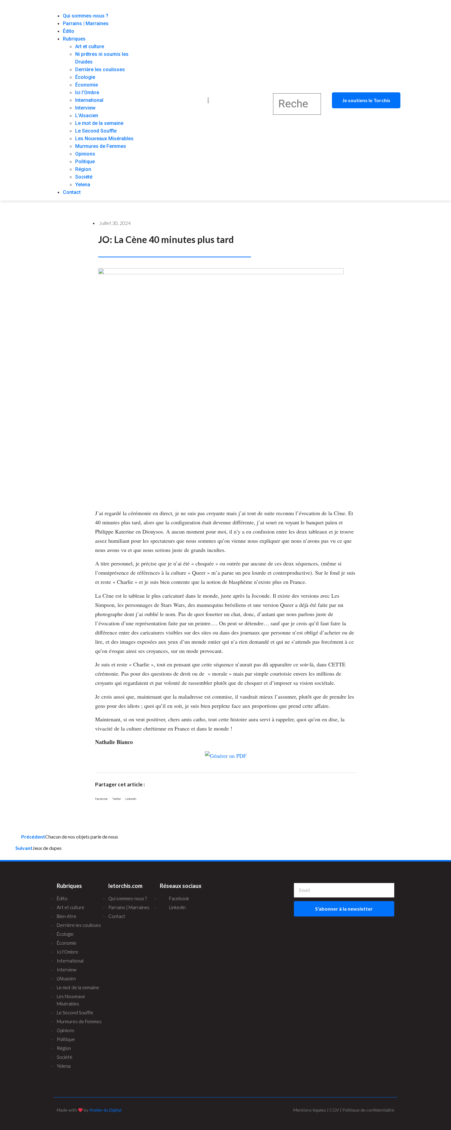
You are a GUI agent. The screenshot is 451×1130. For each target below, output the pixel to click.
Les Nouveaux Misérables (104, 138)
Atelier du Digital (105, 1110)
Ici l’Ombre (87, 92)
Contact (72, 192)
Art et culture (89, 46)
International (89, 100)
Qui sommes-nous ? (85, 16)
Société (83, 177)
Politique (85, 161)
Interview (85, 108)
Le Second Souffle (96, 131)
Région (83, 169)
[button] (98, 8)
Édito (68, 31)
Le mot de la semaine (99, 123)
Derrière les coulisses (100, 69)
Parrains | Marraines (86, 23)
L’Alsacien (86, 115)
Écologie (85, 77)
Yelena (82, 184)
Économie (86, 85)
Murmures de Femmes (100, 146)
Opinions (85, 154)
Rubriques (74, 39)
